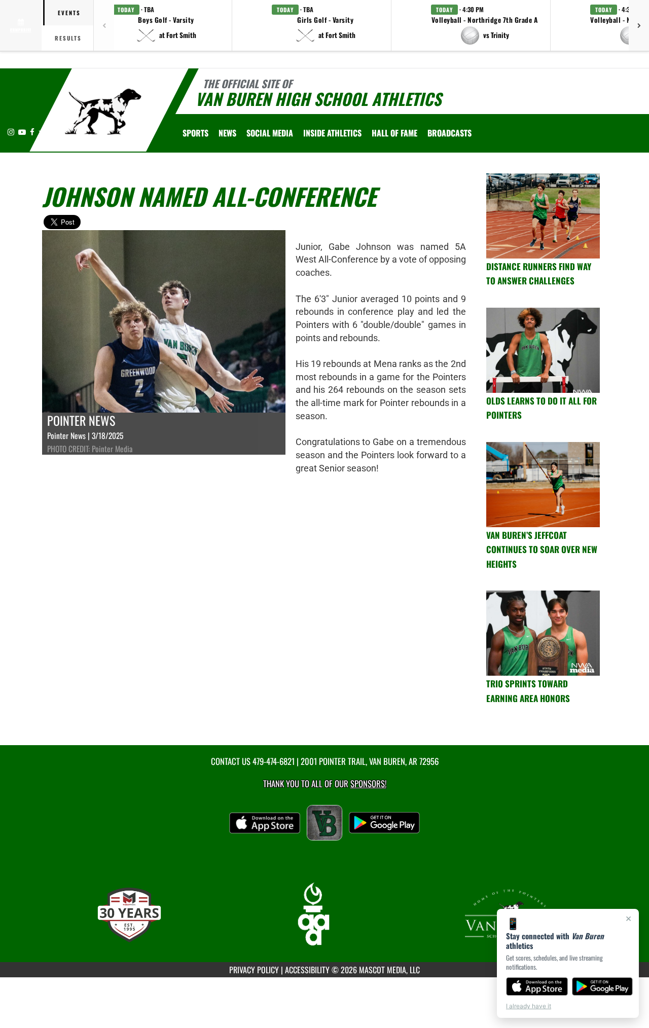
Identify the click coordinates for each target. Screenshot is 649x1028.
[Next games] (639, 25)
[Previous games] (104, 25)
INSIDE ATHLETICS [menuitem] (332, 133)
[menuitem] (227, 133)
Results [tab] (68, 38)
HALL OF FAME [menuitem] (394, 133)
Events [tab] (69, 13)
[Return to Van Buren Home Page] (103, 111)
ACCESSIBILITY (307, 970)
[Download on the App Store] (537, 986)
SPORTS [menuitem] (195, 133)
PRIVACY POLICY (254, 970)
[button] (166, 25)
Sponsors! (368, 783)
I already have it (528, 1006)
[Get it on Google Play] (602, 986)
